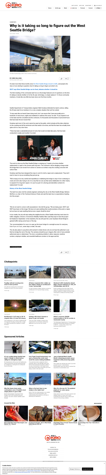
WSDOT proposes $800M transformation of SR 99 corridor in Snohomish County (64, 318)
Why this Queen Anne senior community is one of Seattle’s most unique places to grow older (15, 390)
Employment (53, 457)
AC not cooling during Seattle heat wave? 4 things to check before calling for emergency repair (14, 358)
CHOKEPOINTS (13, 22)
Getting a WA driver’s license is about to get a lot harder (38, 317)
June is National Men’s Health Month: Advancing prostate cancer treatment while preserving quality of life (64, 359)
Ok (104, 463)
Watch (65, 8)
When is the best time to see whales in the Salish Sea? (38, 389)
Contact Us (53, 447)
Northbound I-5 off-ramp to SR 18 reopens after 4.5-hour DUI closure (15, 317)
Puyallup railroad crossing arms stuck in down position (13, 283)
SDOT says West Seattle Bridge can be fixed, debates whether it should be (33, 89)
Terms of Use (30, 470)
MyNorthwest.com (52, 461)
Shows (49, 8)
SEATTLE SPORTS (75, 5)
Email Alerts (53, 453)
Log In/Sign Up (98, 5)
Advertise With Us (53, 455)
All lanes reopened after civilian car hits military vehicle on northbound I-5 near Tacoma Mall (40, 284)
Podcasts (82, 8)
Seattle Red (81, 5)
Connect (91, 8)
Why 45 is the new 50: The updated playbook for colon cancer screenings (64, 390)
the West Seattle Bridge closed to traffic (46, 84)
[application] (40, 148)
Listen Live (74, 8)
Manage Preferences (75, 469)
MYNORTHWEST (88, 5)
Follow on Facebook (53, 449)
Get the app (57, 8)
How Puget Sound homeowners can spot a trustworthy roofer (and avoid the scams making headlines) (40, 358)
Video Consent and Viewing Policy (22, 472)
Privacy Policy (37, 470)
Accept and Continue (87, 469)
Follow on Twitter (53, 451)
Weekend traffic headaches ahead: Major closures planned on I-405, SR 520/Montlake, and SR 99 (65, 284)
